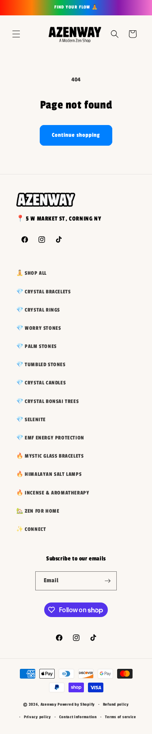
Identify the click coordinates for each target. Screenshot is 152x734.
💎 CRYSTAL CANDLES (41, 383)
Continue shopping (76, 135)
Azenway (49, 704)
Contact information (78, 717)
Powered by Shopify (76, 704)
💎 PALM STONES (36, 346)
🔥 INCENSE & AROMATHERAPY (52, 493)
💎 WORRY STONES (38, 328)
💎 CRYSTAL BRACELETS (43, 292)
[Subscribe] (107, 580)
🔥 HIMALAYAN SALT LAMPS (48, 474)
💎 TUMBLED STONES (41, 364)
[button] (16, 34)
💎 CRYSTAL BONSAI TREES (47, 401)
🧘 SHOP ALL (31, 273)
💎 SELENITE (31, 419)
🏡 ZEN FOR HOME (37, 511)
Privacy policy (37, 717)
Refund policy (116, 704)
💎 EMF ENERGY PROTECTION (50, 438)
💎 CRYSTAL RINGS (38, 310)
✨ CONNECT (31, 529)
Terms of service (120, 717)
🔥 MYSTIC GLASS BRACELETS (49, 456)
